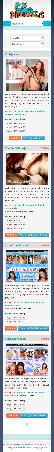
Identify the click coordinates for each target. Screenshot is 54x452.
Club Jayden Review (33, 138)
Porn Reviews (24, 447)
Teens (16, 305)
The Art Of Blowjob (16, 148)
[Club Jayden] (27, 75)
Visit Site (15, 138)
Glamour (30, 205)
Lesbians (21, 111)
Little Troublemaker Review (33, 328)
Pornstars (31, 111)
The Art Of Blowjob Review (33, 235)
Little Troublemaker (17, 245)
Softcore (9, 114)
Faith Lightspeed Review (33, 415)
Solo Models (20, 114)
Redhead (41, 111)
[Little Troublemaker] (27, 266)
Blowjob (20, 205)
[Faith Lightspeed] (27, 359)
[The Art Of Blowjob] (27, 169)
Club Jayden (12, 54)
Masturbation (23, 302)
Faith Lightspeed (15, 338)
